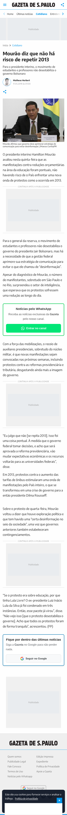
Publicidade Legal (17, 761)
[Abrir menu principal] (4, 4)
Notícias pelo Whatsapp (20, 776)
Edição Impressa (44, 756)
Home (10, 13)
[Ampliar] (60, 103)
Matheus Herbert (21, 80)
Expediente (42, 761)
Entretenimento (58, 13)
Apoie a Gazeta (44, 771)
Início (5, 45)
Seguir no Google (35, 788)
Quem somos (14, 756)
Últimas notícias (24, 13)
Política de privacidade (26, 798)
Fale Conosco (14, 766)
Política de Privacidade (48, 766)
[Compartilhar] (62, 4)
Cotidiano (41, 13)
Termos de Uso (15, 771)
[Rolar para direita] (62, 13)
